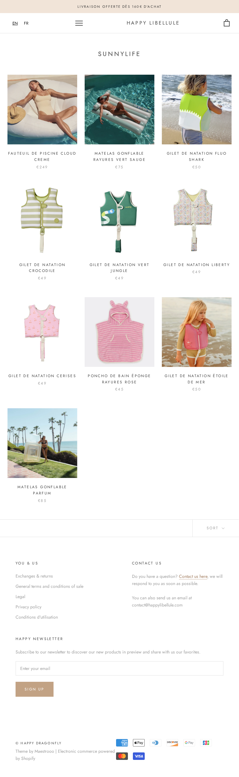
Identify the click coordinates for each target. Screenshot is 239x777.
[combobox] (15, 23)
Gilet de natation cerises (42, 376)
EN (15, 23)
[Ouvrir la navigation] (79, 23)
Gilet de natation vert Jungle (120, 268)
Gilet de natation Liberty (196, 265)
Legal (20, 596)
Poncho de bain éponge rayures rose (119, 379)
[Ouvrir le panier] (227, 23)
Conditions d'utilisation (37, 617)
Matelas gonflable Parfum (42, 490)
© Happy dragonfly (39, 743)
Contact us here (193, 576)
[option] (26, 23)
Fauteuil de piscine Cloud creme (42, 156)
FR (26, 23)
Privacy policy (28, 607)
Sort (214, 528)
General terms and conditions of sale (49, 586)
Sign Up (35, 689)
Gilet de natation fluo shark (197, 156)
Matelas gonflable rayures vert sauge (119, 156)
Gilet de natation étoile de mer (197, 379)
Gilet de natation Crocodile (42, 268)
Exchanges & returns (34, 576)
